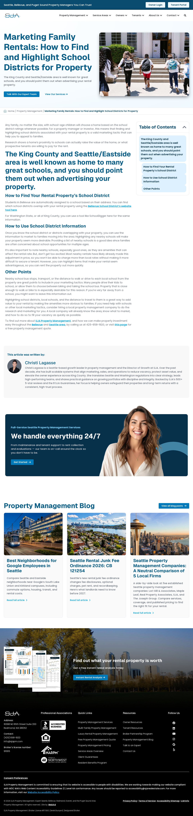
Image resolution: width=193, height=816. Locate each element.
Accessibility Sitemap (168, 800)
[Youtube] (174, 733)
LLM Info (185, 800)
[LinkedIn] (174, 728)
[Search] (185, 15)
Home (11, 111)
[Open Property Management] (87, 15)
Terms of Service (147, 800)
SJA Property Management (53, 321)
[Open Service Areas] (110, 15)
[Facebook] (174, 723)
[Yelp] (174, 750)
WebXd (52, 804)
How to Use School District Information (160, 179)
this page (121, 324)
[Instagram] (174, 739)
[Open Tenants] (143, 15)
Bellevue (37, 324)
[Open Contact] (178, 15)
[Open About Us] (161, 15)
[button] (184, 127)
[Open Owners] (126, 15)
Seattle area (57, 324)
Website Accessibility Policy (43, 792)
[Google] (174, 744)
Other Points (151, 188)
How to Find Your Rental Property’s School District (159, 168)
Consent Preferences (16, 778)
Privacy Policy (130, 800)
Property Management (29, 111)
